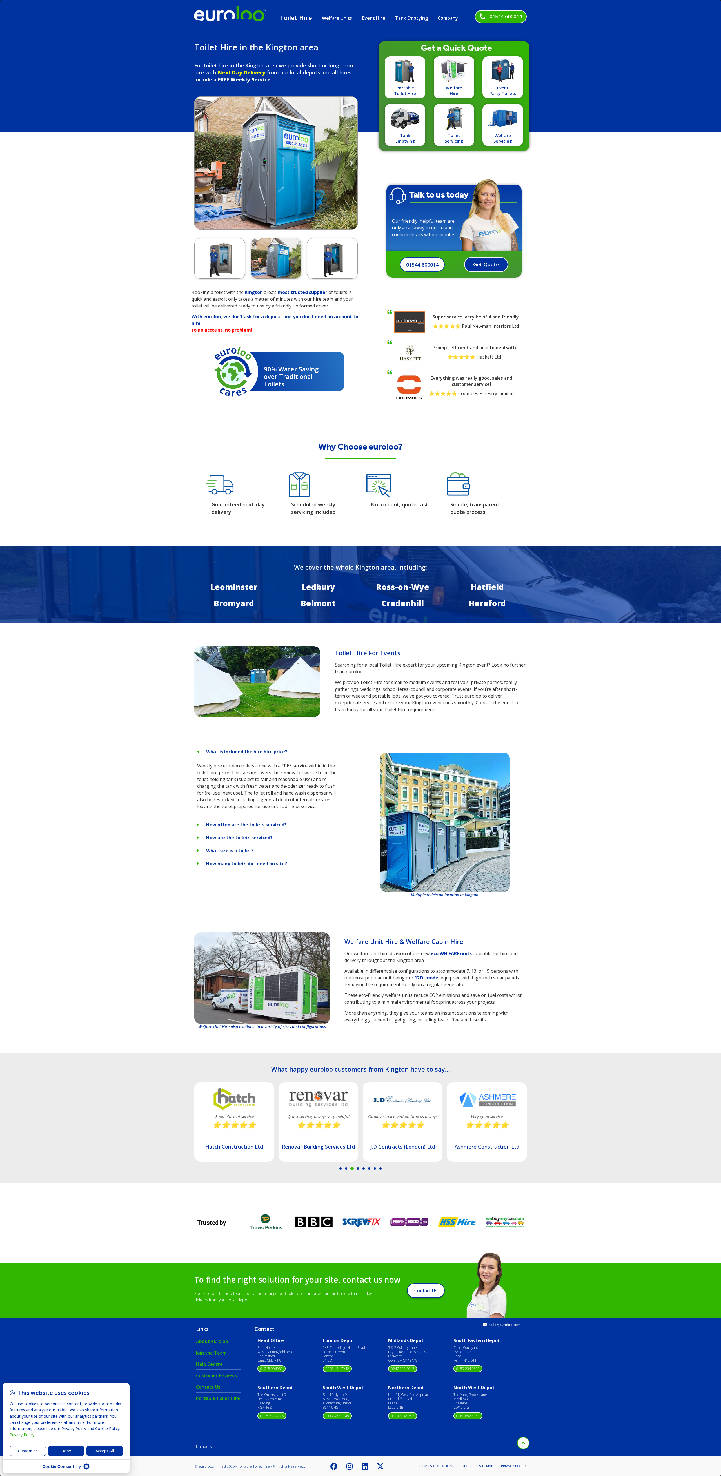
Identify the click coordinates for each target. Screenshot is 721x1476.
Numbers (204, 1446)
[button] (200, 162)
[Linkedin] (365, 1466)
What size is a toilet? (229, 850)
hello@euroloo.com (504, 1324)
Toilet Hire (296, 17)
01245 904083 (271, 1368)
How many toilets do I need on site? (246, 863)
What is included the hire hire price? (246, 752)
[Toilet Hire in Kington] (257, 715)
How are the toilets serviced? (239, 838)
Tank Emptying (411, 18)
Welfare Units (337, 18)
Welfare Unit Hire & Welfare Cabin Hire (403, 941)
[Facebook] (334, 1466)
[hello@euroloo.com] (485, 1324)
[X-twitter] (380, 1466)
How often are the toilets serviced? (246, 825)
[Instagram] (349, 1466)
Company (448, 18)
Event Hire (373, 18)
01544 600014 (505, 16)
